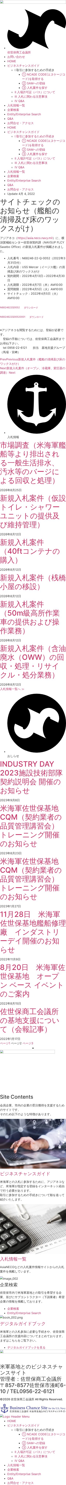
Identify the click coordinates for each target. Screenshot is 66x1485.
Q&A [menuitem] (10, 1478)
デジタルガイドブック (23, 1323)
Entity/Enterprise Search (24, 114)
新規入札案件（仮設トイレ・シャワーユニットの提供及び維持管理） (33, 511)
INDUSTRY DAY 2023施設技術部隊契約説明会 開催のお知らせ (31, 777)
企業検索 (13, 110)
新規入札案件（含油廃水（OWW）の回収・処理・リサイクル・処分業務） (33, 661)
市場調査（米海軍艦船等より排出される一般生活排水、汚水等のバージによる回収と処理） (33, 462)
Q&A (10, 118)
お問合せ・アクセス (20, 123)
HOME (11, 61)
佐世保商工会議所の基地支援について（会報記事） (29, 1020)
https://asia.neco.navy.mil (35, 238)
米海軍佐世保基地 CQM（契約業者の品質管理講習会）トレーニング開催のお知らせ (33, 826)
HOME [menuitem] (11, 1421)
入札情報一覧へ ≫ (12, 689)
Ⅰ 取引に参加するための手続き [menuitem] (34, 1430)
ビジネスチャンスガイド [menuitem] (23, 1425)
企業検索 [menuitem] (13, 1469)
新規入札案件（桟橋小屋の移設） (33, 582)
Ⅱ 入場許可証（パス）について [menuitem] (35, 1452)
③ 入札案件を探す (34, 87)
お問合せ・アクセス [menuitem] (20, 1483)
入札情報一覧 (16, 105)
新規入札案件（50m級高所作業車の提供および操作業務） (30, 617)
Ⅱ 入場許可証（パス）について (35, 92)
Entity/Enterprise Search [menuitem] (24, 1474)
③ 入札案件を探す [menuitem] (34, 1447)
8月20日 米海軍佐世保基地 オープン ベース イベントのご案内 (32, 980)
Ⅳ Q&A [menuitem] (19, 1461)
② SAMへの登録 (33, 83)
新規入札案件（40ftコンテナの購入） (30, 551)
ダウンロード (31, 307)
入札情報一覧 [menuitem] (16, 1465)
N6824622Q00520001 (12, 317)
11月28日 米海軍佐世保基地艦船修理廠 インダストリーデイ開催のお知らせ (33, 932)
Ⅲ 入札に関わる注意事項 (31, 96)
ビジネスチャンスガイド (23, 65)
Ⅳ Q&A (19, 101)
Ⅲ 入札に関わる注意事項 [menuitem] (31, 1456)
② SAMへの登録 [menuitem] (33, 1443)
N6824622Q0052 (10, 307)
